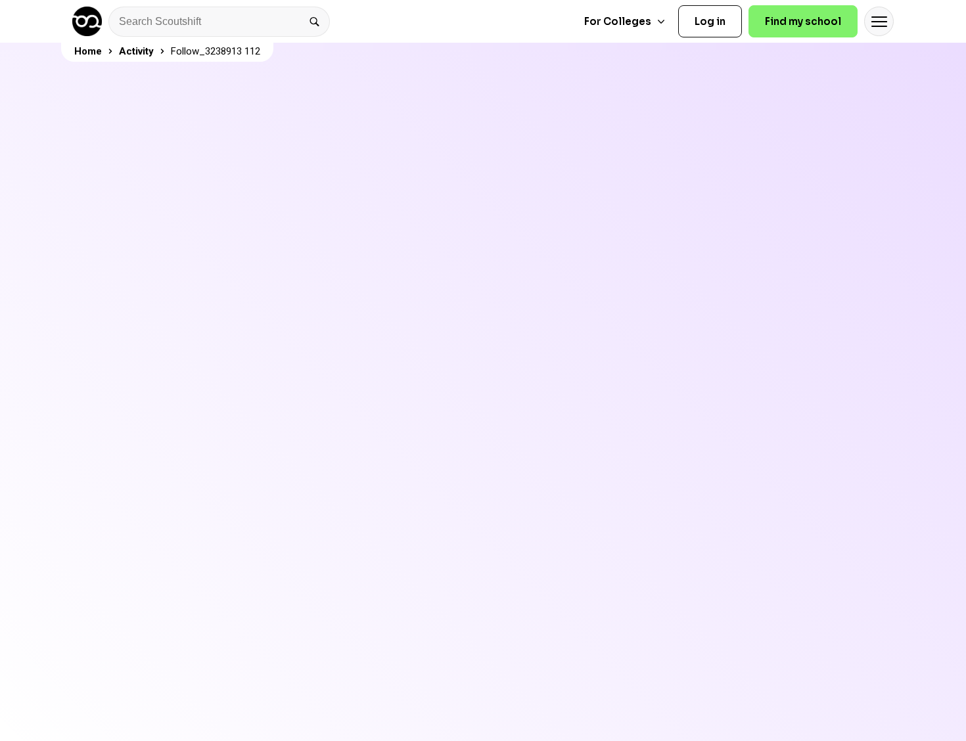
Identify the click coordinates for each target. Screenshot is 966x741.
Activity (136, 51)
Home (88, 51)
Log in (710, 21)
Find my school (803, 21)
